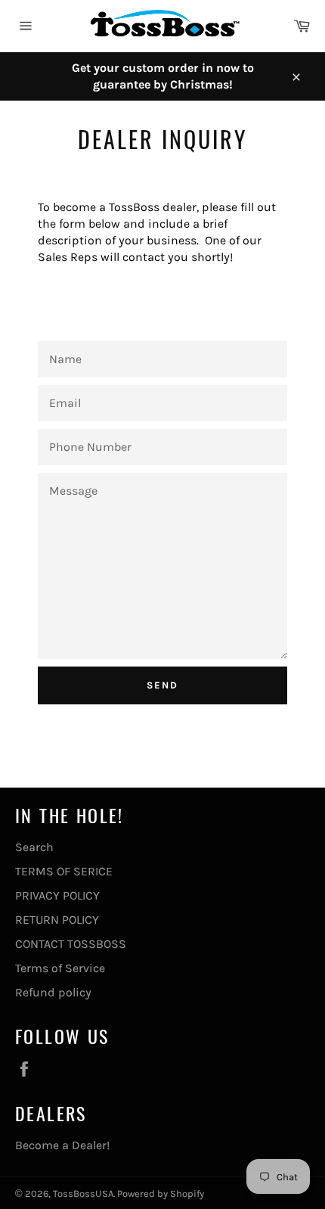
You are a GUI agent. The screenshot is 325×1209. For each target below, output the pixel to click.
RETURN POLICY (57, 919)
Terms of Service (60, 968)
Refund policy (53, 992)
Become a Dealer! (62, 1145)
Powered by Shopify (160, 1193)
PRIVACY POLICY (57, 895)
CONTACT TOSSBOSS (70, 944)
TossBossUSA (83, 1193)
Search (34, 847)
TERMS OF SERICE (64, 871)
